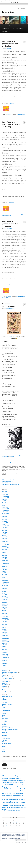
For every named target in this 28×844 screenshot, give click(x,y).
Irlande (12, 791)
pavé (19, 799)
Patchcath (4, 740)
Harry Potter (17, 788)
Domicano (4, 712)
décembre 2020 (5, 524)
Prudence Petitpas (6, 743)
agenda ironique (8, 778)
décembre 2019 (5, 543)
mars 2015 (4, 632)
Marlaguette (5, 726)
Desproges (5, 787)
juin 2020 (4, 533)
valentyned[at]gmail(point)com (8, 462)
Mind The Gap (5, 731)
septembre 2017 (5, 585)
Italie (21, 791)
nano (17, 797)
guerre (13, 788)
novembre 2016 (5, 601)
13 (13, 822)
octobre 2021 (5, 511)
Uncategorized (5, 691)
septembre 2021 (5, 513)
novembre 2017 (5, 582)
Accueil (3, 25)
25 (6, 825)
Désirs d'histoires (6, 677)
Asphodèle (10, 336)
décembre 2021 (5, 508)
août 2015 (4, 624)
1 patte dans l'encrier (7, 696)
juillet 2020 (4, 532)
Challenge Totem (5, 28)
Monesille (4, 732)
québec (22, 802)
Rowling (4, 116)
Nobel (22, 797)
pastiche (15, 799)
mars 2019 (4, 557)
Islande (18, 791)
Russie (15, 805)
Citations (9, 114)
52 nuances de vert (6, 673)
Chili (6, 784)
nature (19, 797)
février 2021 (4, 521)
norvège (3, 799)
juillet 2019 (4, 551)
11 (24, 304)
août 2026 (4, 491)
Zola (14, 810)
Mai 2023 (4, 493)
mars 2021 (4, 519)
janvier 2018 (5, 579)
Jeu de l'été (4, 683)
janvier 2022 (5, 507)
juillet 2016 (4, 607)
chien (3, 784)
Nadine (3, 734)
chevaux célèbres (20, 782)
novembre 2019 (5, 544)
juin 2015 (4, 627)
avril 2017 (4, 593)
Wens (3, 751)
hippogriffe (22, 114)
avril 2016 (4, 612)
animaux (9, 780)
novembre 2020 (5, 526)
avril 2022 (4, 502)
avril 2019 (4, 555)
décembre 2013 (5, 655)
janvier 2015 (5, 635)
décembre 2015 (5, 618)
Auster (18, 780)
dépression (11, 787)
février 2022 (4, 505)
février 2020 (4, 540)
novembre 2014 (5, 638)
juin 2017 (4, 590)
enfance (15, 787)
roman (6, 805)
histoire (4, 791)
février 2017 (4, 596)
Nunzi (3, 737)
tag (20, 805)
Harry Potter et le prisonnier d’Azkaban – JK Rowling (11, 43)
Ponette (23, 799)
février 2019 (4, 558)
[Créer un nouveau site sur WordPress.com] (14, 1)
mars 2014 (4, 651)
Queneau (14, 802)
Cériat (3, 705)
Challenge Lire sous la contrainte (14, 25)
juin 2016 (4, 609)
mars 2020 (4, 538)
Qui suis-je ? (5, 31)
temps (6, 456)
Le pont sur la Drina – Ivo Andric (9, 486)
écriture (18, 810)
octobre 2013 (5, 659)
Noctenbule (4, 735)
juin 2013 (4, 665)
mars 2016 (4, 613)
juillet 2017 (4, 588)
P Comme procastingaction (8, 479)
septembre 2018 (5, 566)
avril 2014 (4, 649)
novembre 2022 (5, 496)
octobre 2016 (5, 602)
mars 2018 (4, 576)
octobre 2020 (5, 527)
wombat (11, 810)
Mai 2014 (4, 648)
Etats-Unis (9, 788)
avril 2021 (4, 518)
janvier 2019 (5, 560)
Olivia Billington (6, 738)
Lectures (4, 686)
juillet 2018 (4, 569)
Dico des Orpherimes (7, 678)
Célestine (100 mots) (6, 704)
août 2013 (4, 662)
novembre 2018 (5, 563)
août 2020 (4, 530)
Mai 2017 (4, 591)
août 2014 (4, 643)
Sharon (4, 746)
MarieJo (4, 724)
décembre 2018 (5, 562)
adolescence (12, 776)
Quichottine (5, 745)
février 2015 (4, 634)
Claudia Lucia (5, 709)
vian (8, 810)
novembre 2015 (5, 619)
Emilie (3, 715)
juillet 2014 (4, 645)
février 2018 (4, 577)
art (15, 780)
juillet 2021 (4, 516)
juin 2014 (4, 646)
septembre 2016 (5, 604)
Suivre (4, 765)
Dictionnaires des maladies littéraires (10, 680)
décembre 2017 (5, 580)
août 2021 (4, 515)
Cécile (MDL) (5, 702)
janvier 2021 (5, 522)
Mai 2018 (4, 573)
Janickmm (4, 716)
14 (16, 822)
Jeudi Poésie (10, 455)
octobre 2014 (5, 640)
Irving (15, 791)
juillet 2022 (4, 499)
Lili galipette (5, 723)
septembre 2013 (5, 660)
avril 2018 (4, 574)
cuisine (20, 784)
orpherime (9, 799)
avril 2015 (4, 630)
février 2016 (4, 615)
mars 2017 (4, 594)
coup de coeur (16, 784)
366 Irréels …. (5, 670)
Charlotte (4, 707)
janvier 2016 (5, 616)
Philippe (4, 741)
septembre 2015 (5, 623)
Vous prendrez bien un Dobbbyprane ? (11, 484)
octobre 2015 (5, 621)
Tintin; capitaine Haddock (11, 807)
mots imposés (12, 797)
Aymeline (4, 699)
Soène (3, 749)
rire (3, 805)
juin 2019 (4, 552)
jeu (7, 793)
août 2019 (4, 549)
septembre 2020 (5, 529)
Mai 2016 (4, 610)
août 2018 (4, 568)
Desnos (23, 784)
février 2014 (4, 652)
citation (18, 114)
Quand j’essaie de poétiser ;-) (18, 28)
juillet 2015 (4, 626)
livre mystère (12, 795)
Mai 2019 (4, 554)
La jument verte (8, 12)
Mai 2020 (4, 535)
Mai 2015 (4, 629)
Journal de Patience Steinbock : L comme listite (13, 483)
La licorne (4, 721)
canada (4, 782)
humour (8, 791)
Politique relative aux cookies (14, 838)
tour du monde (20, 807)
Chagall (8, 782)
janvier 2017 (5, 598)
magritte (21, 795)
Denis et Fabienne (6, 710)
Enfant (19, 787)
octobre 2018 (5, 565)
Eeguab (4, 713)
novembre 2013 (5, 657)
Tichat (3, 807)
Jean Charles (5, 718)
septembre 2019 (5, 547)
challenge (13, 782)
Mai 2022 (4, 500)
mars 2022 (4, 504)
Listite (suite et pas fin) (7, 481)
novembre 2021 (5, 510)
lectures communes (18, 793)
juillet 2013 (4, 663)
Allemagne (18, 778)
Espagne (4, 789)
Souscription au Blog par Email (10, 754)
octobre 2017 (5, 583)
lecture (10, 793)
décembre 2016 (5, 599)
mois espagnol (5, 797)
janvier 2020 (5, 541)
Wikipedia (17, 452)
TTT (25, 807)
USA (4, 809)
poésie (3, 456)
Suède (18, 805)
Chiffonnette (11, 103)
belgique (22, 780)
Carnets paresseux (6, 701)
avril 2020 (4, 537)
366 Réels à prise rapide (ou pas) (9, 672)
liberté (7, 795)
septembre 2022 (5, 497)
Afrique (17, 776)
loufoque (17, 795)
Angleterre (4, 780)
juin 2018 (4, 571)
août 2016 (4, 605)
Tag (3, 689)
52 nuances (5, 776)
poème (3, 802)
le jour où (4, 795)
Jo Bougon (4, 720)
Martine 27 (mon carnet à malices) (10, 729)
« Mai (7, 828)
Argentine (13, 780)
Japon (4, 793)
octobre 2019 (5, 546)
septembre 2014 (5, 641)
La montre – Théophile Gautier (9, 305)
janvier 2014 (5, 654)
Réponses (8, 116)
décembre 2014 (5, 637)
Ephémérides (5, 681)
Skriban (4, 748)
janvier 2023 (5, 494)
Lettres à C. (4, 687)
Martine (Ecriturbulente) (7, 727)
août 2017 (4, 587)
